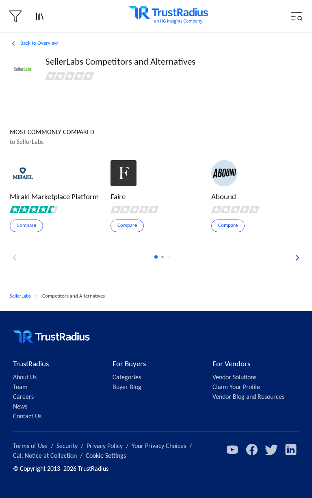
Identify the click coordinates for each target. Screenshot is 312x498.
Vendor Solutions (234, 377)
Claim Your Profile (236, 387)
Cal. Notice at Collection (45, 456)
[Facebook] (251, 449)
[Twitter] (271, 449)
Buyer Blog (127, 387)
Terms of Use (30, 446)
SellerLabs (20, 296)
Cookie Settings (106, 456)
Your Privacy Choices (159, 446)
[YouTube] (232, 449)
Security (67, 446)
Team (20, 387)
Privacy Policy (105, 446)
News (20, 407)
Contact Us (27, 416)
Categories (127, 377)
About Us (25, 377)
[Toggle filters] (15, 16)
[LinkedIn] (290, 449)
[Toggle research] (40, 16)
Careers (23, 397)
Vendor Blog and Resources (248, 397)
